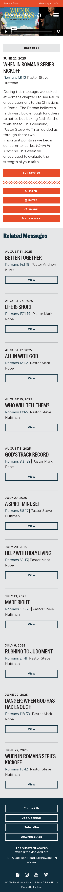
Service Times (11, 3)
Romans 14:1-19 (17, 264)
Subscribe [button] (32, 218)
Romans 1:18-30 (17, 714)
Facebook (17, 875)
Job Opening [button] (31, 818)
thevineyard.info (48, 3)
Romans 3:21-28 (18, 609)
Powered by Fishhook (31, 887)
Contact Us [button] (31, 808)
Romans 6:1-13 (16, 560)
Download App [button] (31, 836)
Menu (56, 15)
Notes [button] (32, 200)
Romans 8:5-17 (17, 511)
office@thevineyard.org (31, 852)
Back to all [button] (31, 47)
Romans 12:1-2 (16, 363)
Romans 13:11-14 (17, 314)
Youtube (36, 875)
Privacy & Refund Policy (46, 882)
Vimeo (46, 875)
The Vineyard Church (23, 882)
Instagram (27, 875)
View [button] (31, 279)
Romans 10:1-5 (16, 412)
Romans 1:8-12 (14, 78)
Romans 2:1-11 (16, 658)
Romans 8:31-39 (17, 461)
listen (32, 191)
